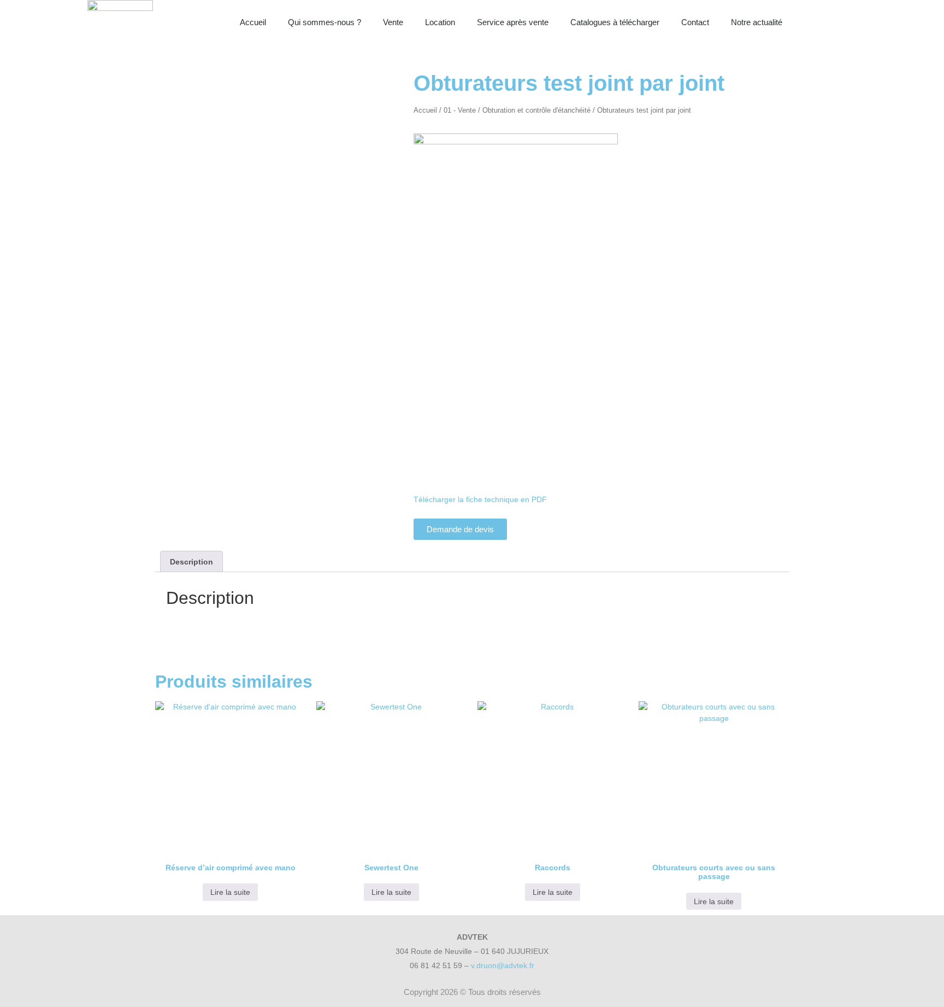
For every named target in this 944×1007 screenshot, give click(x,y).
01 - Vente (460, 110)
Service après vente (512, 22)
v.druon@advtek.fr (502, 965)
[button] (845, 22)
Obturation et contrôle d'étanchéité (536, 110)
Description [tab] (191, 561)
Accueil (253, 22)
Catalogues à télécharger (614, 22)
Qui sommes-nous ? (324, 22)
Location (440, 22)
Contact (695, 22)
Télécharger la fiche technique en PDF (480, 499)
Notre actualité (756, 22)
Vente (393, 22)
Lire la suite (230, 892)
